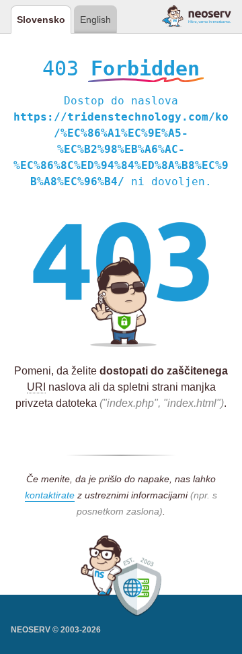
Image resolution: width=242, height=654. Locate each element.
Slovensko (41, 19)
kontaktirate (50, 495)
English (95, 19)
